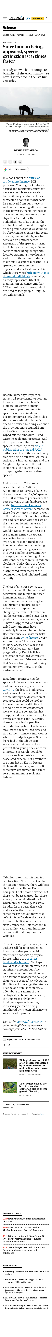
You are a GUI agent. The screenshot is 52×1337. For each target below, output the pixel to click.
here (42, 1114)
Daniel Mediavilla (26, 150)
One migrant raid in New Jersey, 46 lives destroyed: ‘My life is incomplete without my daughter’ (23, 1239)
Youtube (20, 35)
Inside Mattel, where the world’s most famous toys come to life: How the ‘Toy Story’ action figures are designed (25, 1290)
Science (9, 28)
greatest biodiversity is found (20, 960)
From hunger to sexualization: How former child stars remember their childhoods (24, 1250)
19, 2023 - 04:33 (26, 154)
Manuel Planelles (26, 1075)
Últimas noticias (12, 1213)
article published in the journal (23, 447)
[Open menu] (5, 18)
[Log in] (46, 18)
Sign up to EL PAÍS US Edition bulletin (23, 1039)
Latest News (40, 35)
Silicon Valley (9, 35)
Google (29, 35)
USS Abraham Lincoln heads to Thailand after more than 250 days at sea (23, 1229)
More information (9, 1107)
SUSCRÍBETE (37, 18)
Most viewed (9, 1265)
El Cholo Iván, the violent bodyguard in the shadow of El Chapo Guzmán (24, 1280)
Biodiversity (9, 43)
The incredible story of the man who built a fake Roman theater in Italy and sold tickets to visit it (26, 1306)
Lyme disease (29, 637)
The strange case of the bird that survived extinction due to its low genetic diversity (33, 1088)
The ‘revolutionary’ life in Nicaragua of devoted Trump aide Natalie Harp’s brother (26, 1299)
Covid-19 (8, 689)
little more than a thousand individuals (26, 274)
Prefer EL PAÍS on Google (17, 169)
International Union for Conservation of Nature (22, 507)
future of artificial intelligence (21, 179)
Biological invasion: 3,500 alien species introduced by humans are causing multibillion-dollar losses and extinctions (34, 1065)
